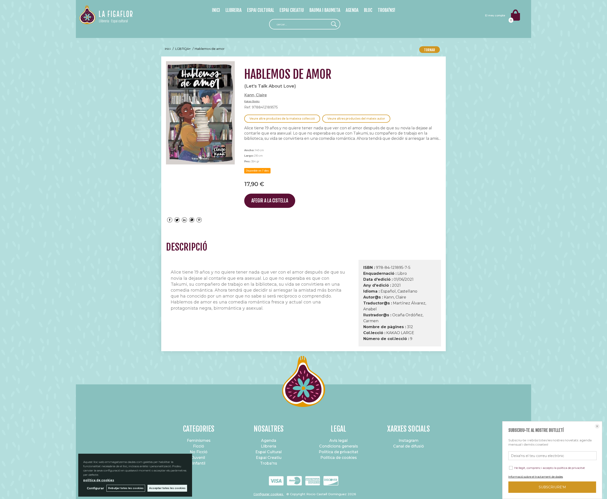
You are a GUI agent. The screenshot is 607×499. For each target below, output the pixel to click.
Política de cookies (338, 457)
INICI (216, 10)
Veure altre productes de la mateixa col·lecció (282, 118)
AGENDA (352, 10)
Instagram (408, 440)
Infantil (198, 463)
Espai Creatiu (268, 457)
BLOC (368, 10)
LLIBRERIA (233, 10)
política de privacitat (571, 468)
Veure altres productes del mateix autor (356, 118)
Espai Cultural (268, 452)
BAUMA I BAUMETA (324, 10)
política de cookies (98, 480)
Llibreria (268, 446)
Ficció (198, 446)
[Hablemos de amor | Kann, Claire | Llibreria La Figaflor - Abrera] (200, 112)
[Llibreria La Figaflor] (106, 21)
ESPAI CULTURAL (260, 10)
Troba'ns (268, 463)
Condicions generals (338, 446)
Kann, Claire (255, 95)
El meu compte (495, 15)
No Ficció (198, 452)
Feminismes (199, 440)
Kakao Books (252, 101)
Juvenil (198, 457)
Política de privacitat (338, 452)
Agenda (268, 440)
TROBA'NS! (386, 10)
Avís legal (338, 440)
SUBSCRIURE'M (552, 487)
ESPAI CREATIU (292, 10)
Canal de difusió (408, 446)
